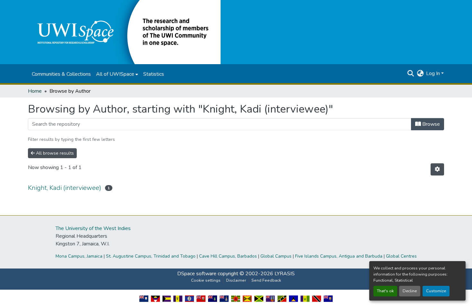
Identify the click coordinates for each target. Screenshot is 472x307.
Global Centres (401, 256)
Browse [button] (430, 124)
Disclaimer (236, 280)
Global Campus (276, 256)
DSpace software (196, 273)
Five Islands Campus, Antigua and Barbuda (338, 256)
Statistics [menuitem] (153, 74)
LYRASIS (285, 273)
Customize (436, 291)
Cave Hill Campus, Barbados (228, 256)
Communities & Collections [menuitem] (61, 74)
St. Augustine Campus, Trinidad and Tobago (151, 256)
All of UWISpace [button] (115, 74)
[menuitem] (117, 74)
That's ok (385, 291)
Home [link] (35, 91)
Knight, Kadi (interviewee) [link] (64, 187)
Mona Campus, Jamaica (79, 256)
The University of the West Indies (93, 228)
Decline (410, 291)
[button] (124, 31)
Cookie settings (206, 280)
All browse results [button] (54, 153)
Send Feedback (266, 280)
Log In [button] (433, 73)
